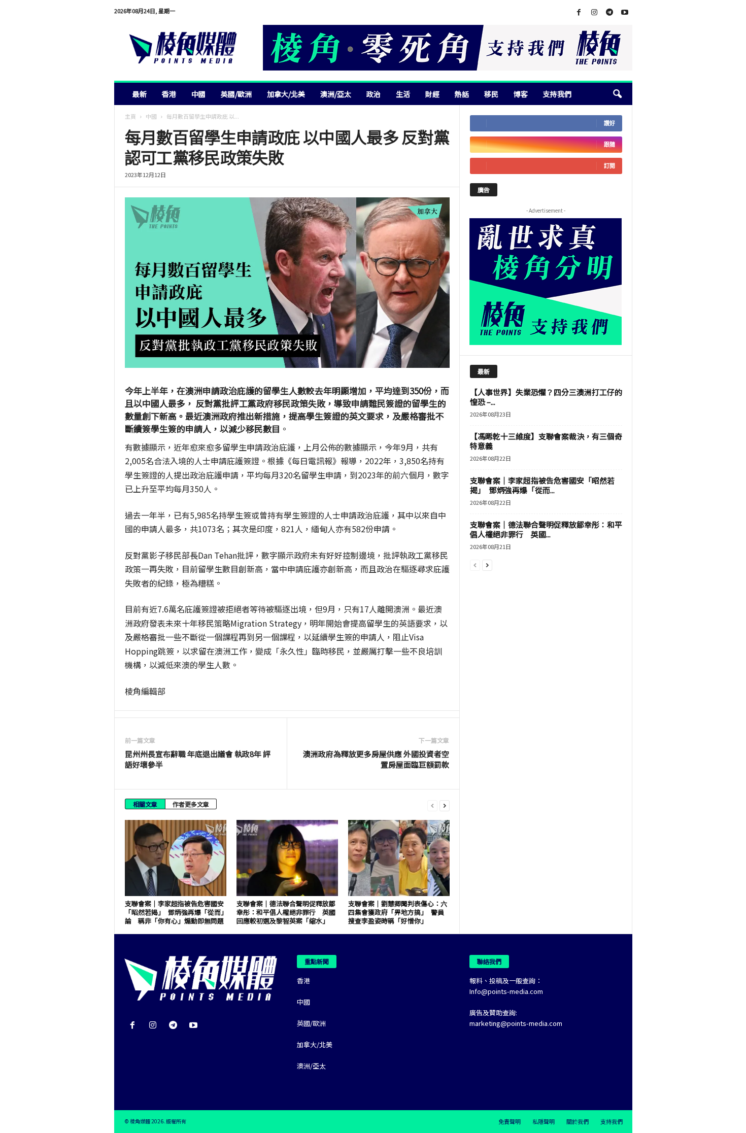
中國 (198, 94)
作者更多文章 (191, 804)
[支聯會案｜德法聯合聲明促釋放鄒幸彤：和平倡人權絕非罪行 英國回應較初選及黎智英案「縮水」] (287, 858)
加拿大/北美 (286, 94)
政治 (373, 94)
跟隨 (609, 144)
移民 (491, 94)
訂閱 (609, 165)
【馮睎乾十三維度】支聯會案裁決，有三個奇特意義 (546, 441)
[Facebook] (579, 12)
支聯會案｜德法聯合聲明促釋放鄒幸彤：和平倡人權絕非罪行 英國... (546, 529)
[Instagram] (594, 12)
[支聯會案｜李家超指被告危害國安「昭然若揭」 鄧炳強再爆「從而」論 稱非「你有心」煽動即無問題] (175, 858)
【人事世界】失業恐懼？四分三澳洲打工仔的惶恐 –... (546, 397)
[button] (617, 94)
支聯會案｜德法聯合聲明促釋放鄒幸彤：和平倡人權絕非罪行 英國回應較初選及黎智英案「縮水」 (285, 912)
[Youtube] (625, 12)
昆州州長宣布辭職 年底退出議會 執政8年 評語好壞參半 (197, 759)
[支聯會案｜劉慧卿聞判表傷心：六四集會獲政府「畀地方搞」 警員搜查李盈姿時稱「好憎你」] (399, 858)
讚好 (609, 123)
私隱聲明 (543, 1121)
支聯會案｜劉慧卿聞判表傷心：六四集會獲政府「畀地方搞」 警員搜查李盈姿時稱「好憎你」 (397, 912)
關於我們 (577, 1121)
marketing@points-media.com (515, 1023)
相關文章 (145, 804)
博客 (521, 94)
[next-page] (444, 805)
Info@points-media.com (506, 991)
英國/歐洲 (236, 94)
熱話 (462, 94)
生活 (403, 94)
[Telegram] (609, 12)
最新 (139, 94)
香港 (169, 94)
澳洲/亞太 (335, 94)
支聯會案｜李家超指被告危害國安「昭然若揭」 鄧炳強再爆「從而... (542, 485)
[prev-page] (432, 805)
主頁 (130, 116)
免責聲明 (509, 1121)
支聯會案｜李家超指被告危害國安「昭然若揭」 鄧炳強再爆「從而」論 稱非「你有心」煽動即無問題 (174, 912)
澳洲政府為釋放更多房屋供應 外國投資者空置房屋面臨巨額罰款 (376, 759)
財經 (432, 94)
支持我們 (557, 94)
